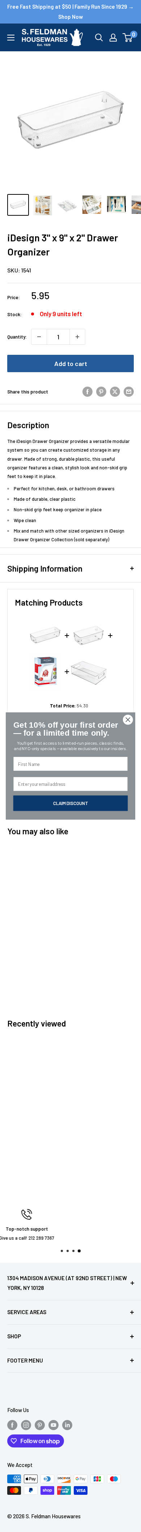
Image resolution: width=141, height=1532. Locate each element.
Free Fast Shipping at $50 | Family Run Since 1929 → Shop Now (70, 11)
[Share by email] (129, 392)
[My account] (113, 38)
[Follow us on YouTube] (53, 1424)
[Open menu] (10, 37)
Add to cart (70, 363)
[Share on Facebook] (87, 392)
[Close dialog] (128, 720)
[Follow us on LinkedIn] (67, 1424)
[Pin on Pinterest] (101, 392)
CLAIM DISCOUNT (70, 803)
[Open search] (99, 38)
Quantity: (17, 337)
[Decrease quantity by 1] (39, 336)
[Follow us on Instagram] (26, 1424)
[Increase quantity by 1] (77, 336)
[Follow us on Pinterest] (40, 1424)
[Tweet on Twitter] (115, 392)
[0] (127, 37)
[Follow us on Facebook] (12, 1424)
